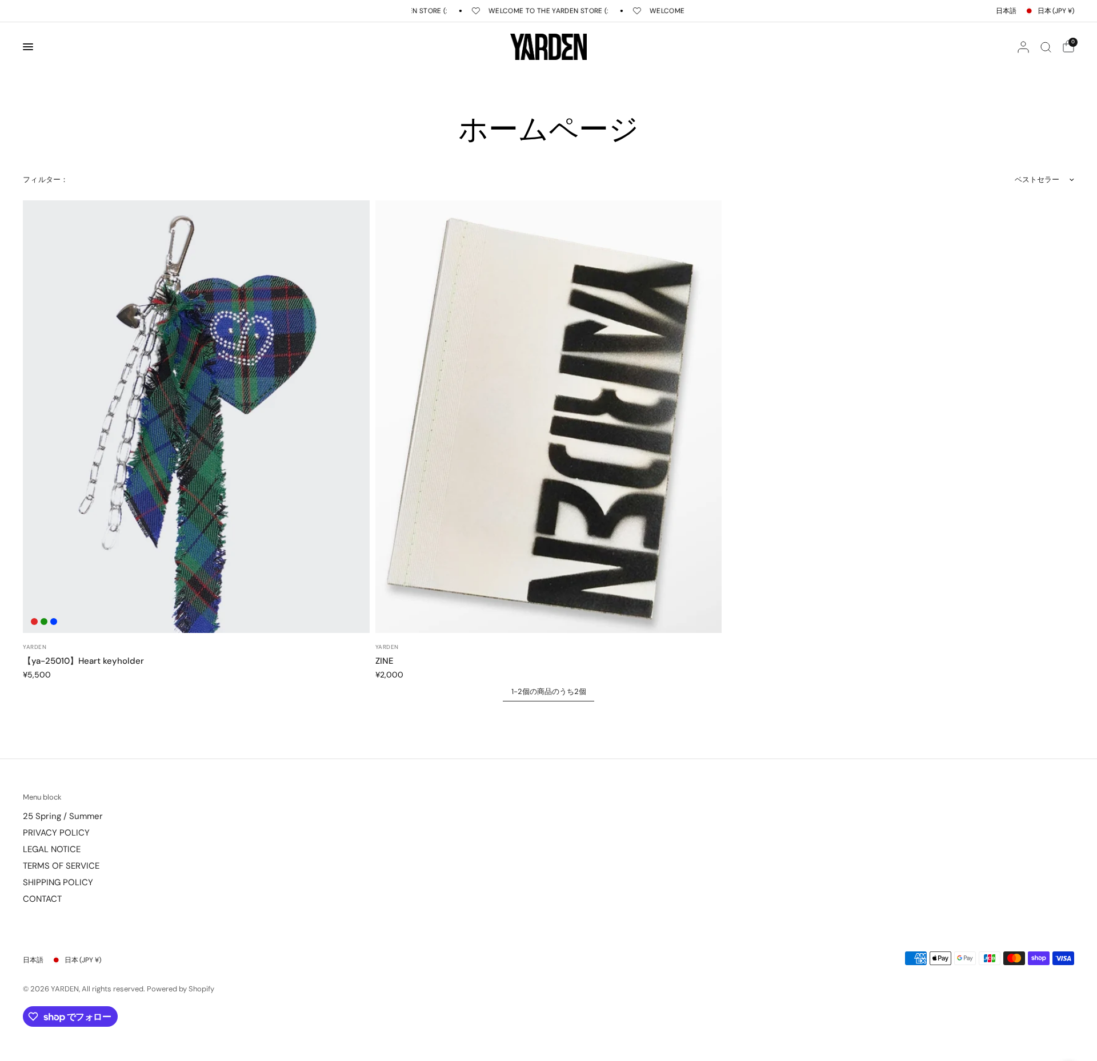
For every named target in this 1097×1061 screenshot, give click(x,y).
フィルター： (46, 179)
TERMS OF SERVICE (61, 866)
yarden (34, 647)
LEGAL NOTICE (52, 849)
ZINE (384, 661)
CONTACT (42, 899)
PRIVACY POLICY (56, 832)
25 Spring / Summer (63, 816)
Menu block (42, 797)
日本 (1056, 10)
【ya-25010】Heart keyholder (83, 661)
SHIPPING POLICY (58, 882)
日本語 (1006, 10)
